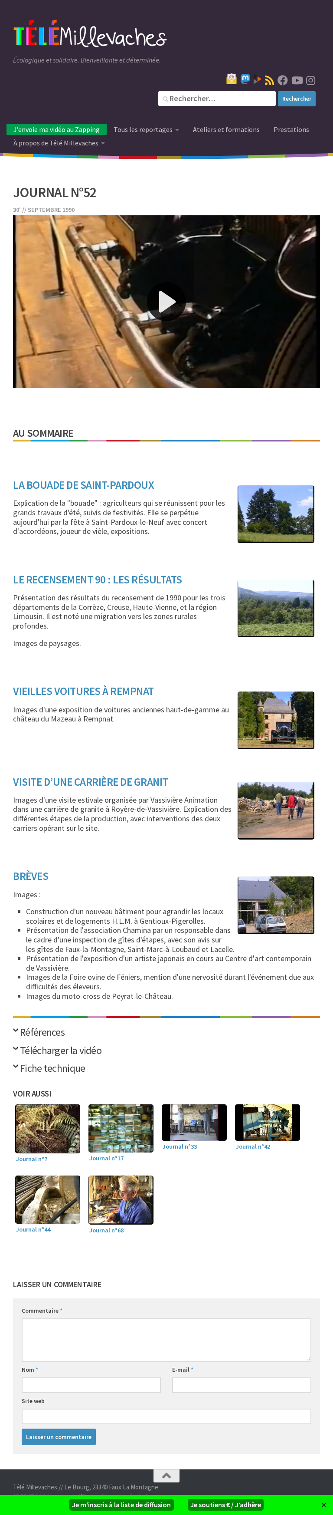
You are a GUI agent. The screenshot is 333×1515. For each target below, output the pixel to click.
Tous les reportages (143, 129)
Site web (33, 1401)
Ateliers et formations (226, 129)
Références (42, 1033)
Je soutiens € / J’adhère (225, 1504)
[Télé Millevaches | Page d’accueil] (90, 34)
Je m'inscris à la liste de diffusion (121, 1504)
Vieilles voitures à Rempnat (83, 691)
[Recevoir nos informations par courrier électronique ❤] (231, 78)
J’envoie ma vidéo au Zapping (56, 129)
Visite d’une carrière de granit (90, 782)
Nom (30, 1369)
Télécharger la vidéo (60, 1051)
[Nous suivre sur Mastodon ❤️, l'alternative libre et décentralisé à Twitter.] (245, 79)
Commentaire (42, 1310)
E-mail (182, 1369)
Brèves (30, 876)
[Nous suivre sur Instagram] (310, 80)
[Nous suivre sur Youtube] (296, 80)
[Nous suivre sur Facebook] (283, 80)
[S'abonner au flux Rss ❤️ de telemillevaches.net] (269, 80)
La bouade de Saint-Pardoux (83, 485)
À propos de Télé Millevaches (55, 142)
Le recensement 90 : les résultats (97, 579)
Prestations (291, 129)
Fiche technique (52, 1069)
